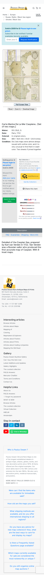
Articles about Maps (11, 326)
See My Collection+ (30, 182)
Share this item (31, 189)
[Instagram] (22, 425)
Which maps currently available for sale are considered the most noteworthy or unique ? (22, 556)
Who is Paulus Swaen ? (18, 449)
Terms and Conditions (12, 379)
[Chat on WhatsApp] (18, 431)
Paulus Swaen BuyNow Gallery (15, 357)
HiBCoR (6, 412)
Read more (36, 218)
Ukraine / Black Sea (13, 19)
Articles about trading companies (16, 345)
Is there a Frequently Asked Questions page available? (22, 544)
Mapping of (8, 329)
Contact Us (8, 382)
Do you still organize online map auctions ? (22, 567)
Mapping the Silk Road (12, 348)
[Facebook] (6, 425)
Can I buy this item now (12, 360)
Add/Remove (32, 176)
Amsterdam (8, 415)
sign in (38, 168)
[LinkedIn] (16, 425)
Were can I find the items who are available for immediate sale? (22, 493)
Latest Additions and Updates (15, 363)
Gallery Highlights (10, 366)
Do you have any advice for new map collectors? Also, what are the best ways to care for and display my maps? (22, 531)
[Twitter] (11, 425)
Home (5, 15)
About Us (7, 390)
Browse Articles (9, 323)
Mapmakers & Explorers (12, 336)
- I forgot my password (12, 397)
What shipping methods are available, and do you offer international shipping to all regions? (22, 515)
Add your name (9, 178)
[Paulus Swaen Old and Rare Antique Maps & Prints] (18, 8)
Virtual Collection (10, 409)
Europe (12, 15)
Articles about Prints (11, 342)
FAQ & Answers (9, 372)
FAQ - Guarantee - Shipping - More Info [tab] (22, 235)
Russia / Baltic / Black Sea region (18, 17)
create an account (27, 170)
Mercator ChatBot (10, 375)
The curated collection (12, 369)
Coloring (7, 332)
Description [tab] (22, 230)
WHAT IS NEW (9, 400)
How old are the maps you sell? (22, 503)
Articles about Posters (12, 339)
